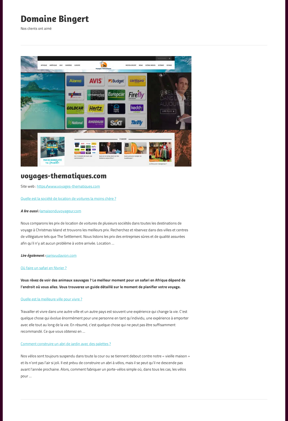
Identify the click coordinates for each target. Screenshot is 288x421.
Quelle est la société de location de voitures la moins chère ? (68, 198)
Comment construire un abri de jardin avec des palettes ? (66, 344)
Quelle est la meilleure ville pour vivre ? (51, 299)
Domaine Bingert (55, 18)
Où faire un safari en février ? (44, 268)
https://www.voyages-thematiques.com (68, 186)
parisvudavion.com (61, 255)
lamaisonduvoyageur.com (60, 211)
